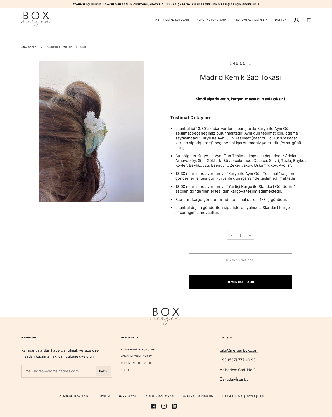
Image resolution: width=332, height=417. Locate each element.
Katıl (103, 371)
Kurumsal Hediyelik (136, 363)
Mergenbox (72, 396)
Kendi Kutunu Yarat (136, 356)
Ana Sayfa (29, 47)
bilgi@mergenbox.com (239, 350)
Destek (126, 370)
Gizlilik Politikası (160, 396)
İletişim (104, 396)
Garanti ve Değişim (198, 396)
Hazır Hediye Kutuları (138, 349)
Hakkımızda (128, 396)
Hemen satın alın (240, 282)
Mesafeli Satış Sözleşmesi (243, 396)
